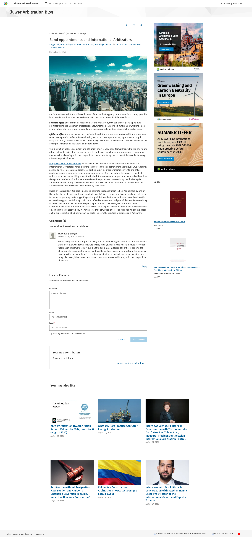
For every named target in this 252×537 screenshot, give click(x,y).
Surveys (83, 33)
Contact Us (40, 534)
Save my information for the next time (69, 334)
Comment (53, 289)
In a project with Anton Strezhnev (65, 163)
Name (52, 312)
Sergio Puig (54, 44)
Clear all (122, 339)
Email (52, 323)
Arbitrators (71, 33)
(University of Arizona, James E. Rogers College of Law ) (86, 44)
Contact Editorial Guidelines (130, 363)
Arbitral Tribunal (57, 33)
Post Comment (139, 339)
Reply (144, 266)
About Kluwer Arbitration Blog (19, 534)
